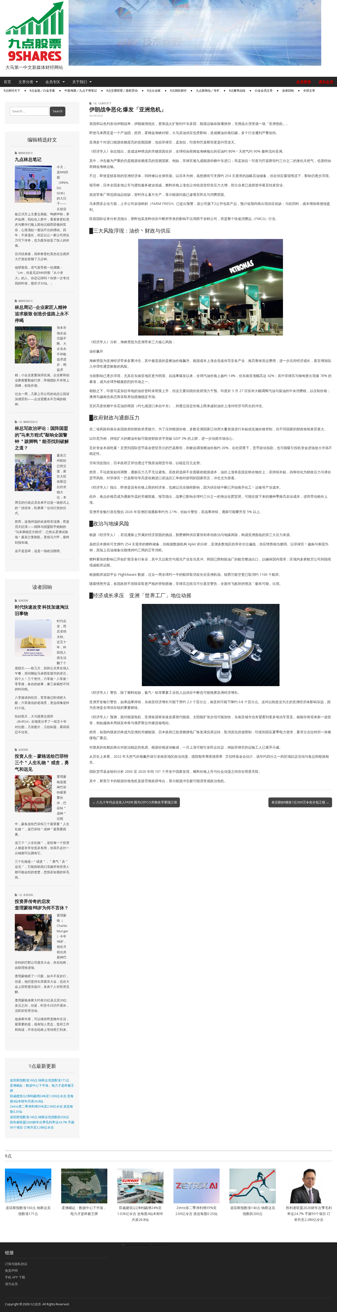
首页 (7, 82)
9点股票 (35, 1304)
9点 (95, 103)
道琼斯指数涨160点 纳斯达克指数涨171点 (39, 1080)
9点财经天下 (12, 90)
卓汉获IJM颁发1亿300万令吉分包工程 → (300, 802)
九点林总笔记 (28, 159)
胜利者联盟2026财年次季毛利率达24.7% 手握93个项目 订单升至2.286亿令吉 (309, 1213)
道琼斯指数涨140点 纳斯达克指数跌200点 (39, 1117)
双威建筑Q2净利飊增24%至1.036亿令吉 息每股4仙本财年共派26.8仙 (140, 1213)
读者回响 (288, 90)
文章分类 (26, 82)
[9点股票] (34, 31)
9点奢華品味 (237, 90)
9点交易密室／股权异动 (122, 90)
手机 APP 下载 (15, 1277)
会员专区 (52, 82)
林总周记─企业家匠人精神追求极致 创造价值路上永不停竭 (42, 313)
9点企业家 (154, 90)
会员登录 (303, 82)
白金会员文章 (264, 90)
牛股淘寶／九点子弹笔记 (80, 90)
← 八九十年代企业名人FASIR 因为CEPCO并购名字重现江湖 (134, 802)
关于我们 (79, 82)
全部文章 (309, 90)
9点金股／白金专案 (42, 90)
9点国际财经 (178, 90)
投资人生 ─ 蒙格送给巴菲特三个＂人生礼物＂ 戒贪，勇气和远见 (42, 762)
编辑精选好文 (25, 152)
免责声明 (11, 1270)
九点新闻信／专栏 (208, 90)
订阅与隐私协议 (16, 1264)
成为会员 (325, 82)
